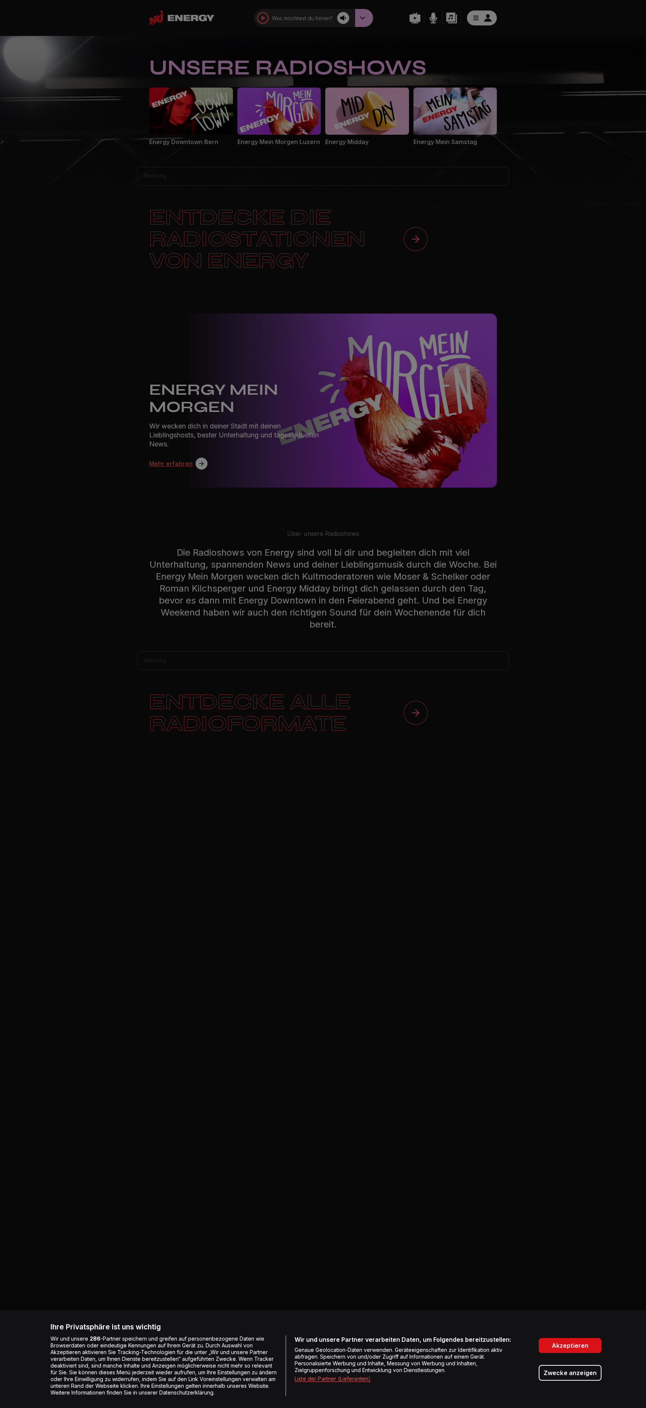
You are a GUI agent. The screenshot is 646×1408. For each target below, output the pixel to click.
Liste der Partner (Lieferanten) (332, 1378)
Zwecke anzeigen (570, 1373)
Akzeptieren (570, 1345)
